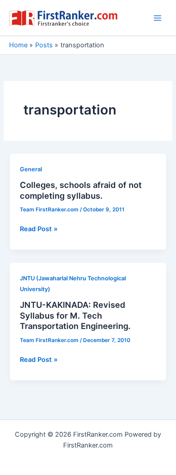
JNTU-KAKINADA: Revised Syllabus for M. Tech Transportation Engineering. (75, 315)
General (31, 169)
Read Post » (39, 229)
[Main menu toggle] (157, 18)
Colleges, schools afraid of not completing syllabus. (81, 190)
